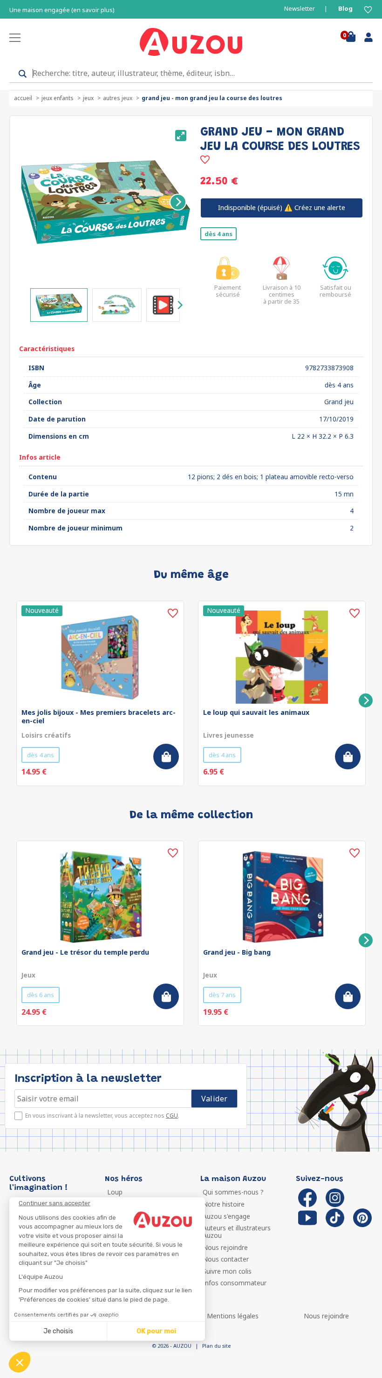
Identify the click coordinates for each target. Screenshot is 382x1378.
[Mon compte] (365, 39)
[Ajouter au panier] (166, 756)
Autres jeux (117, 98)
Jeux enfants (57, 98)
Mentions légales (233, 1315)
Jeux (88, 98)
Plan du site (216, 1345)
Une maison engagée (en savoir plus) (62, 10)
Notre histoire (224, 1204)
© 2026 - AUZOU (171, 1345)
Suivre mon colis (227, 1271)
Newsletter (299, 8)
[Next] (178, 202)
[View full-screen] (180, 135)
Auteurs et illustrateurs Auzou (237, 1231)
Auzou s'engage (226, 1216)
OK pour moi (156, 1331)
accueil (23, 98)
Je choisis (58, 1331)
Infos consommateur (234, 1282)
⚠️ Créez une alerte (281, 207)
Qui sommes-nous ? (233, 1192)
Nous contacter (226, 1259)
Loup (115, 1192)
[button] (19, 1362)
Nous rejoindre (225, 1247)
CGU (172, 1116)
